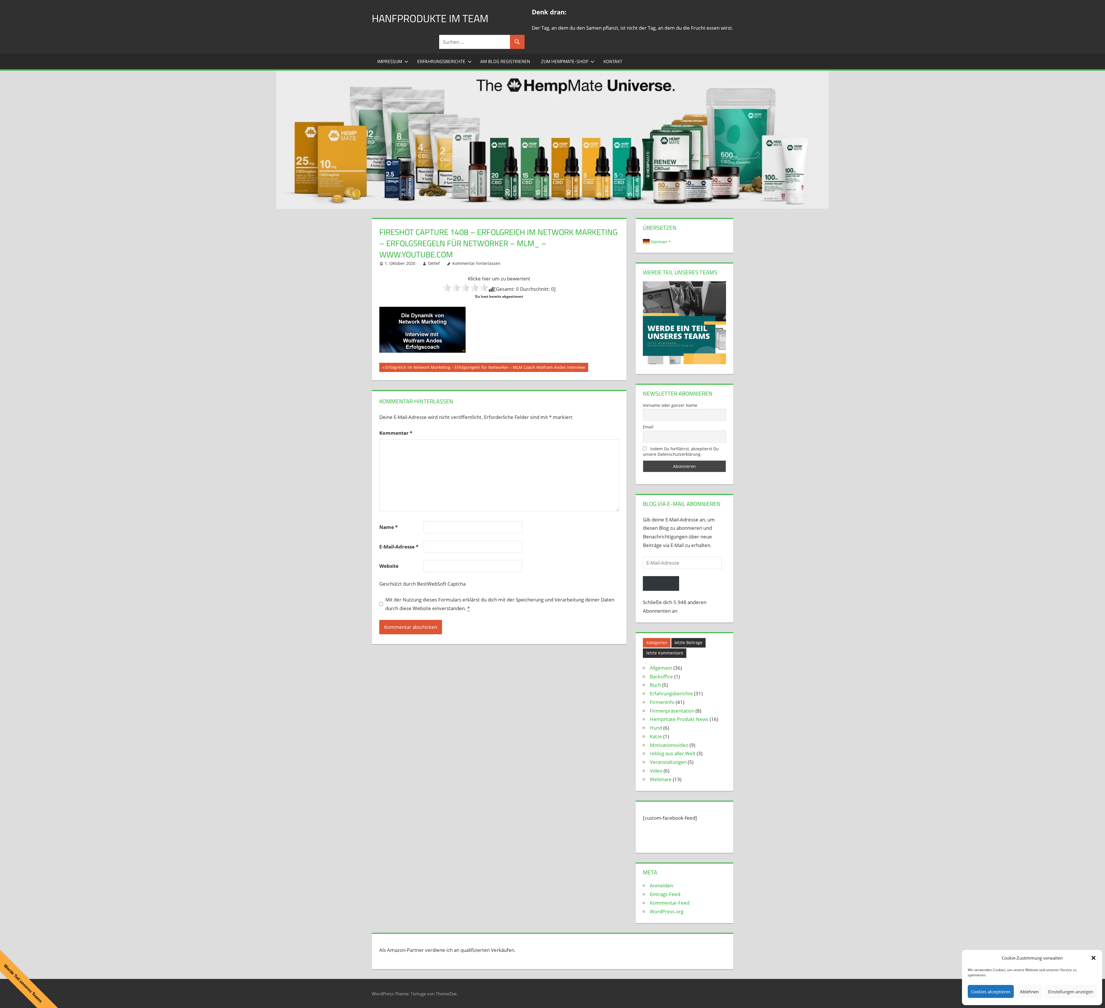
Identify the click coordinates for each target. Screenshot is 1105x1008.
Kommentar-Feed (669, 902)
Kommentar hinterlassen (476, 263)
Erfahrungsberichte (441, 61)
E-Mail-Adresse (398, 546)
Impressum (389, 61)
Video (656, 770)
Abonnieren (661, 583)
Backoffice (661, 676)
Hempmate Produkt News (679, 719)
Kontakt (612, 61)
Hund (656, 727)
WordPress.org (666, 911)
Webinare (661, 779)
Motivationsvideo (669, 745)
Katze (656, 736)
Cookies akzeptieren (991, 991)
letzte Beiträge (688, 642)
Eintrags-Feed (665, 894)
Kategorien (656, 642)
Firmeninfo (662, 702)
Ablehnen (1029, 991)
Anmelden (661, 885)
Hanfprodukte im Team (430, 18)
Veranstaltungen (668, 762)
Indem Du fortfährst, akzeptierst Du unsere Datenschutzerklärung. (681, 451)
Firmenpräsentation (672, 710)
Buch (655, 685)
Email (648, 427)
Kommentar (395, 433)
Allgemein (661, 668)
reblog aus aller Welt (673, 753)
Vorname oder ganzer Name (670, 405)
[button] (1093, 958)
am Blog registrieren (505, 61)
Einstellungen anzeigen (1070, 991)
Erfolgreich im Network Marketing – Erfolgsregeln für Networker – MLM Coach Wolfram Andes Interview (485, 368)
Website (389, 566)
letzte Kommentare (664, 653)
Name (388, 527)
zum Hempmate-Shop (564, 61)
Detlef (434, 263)
